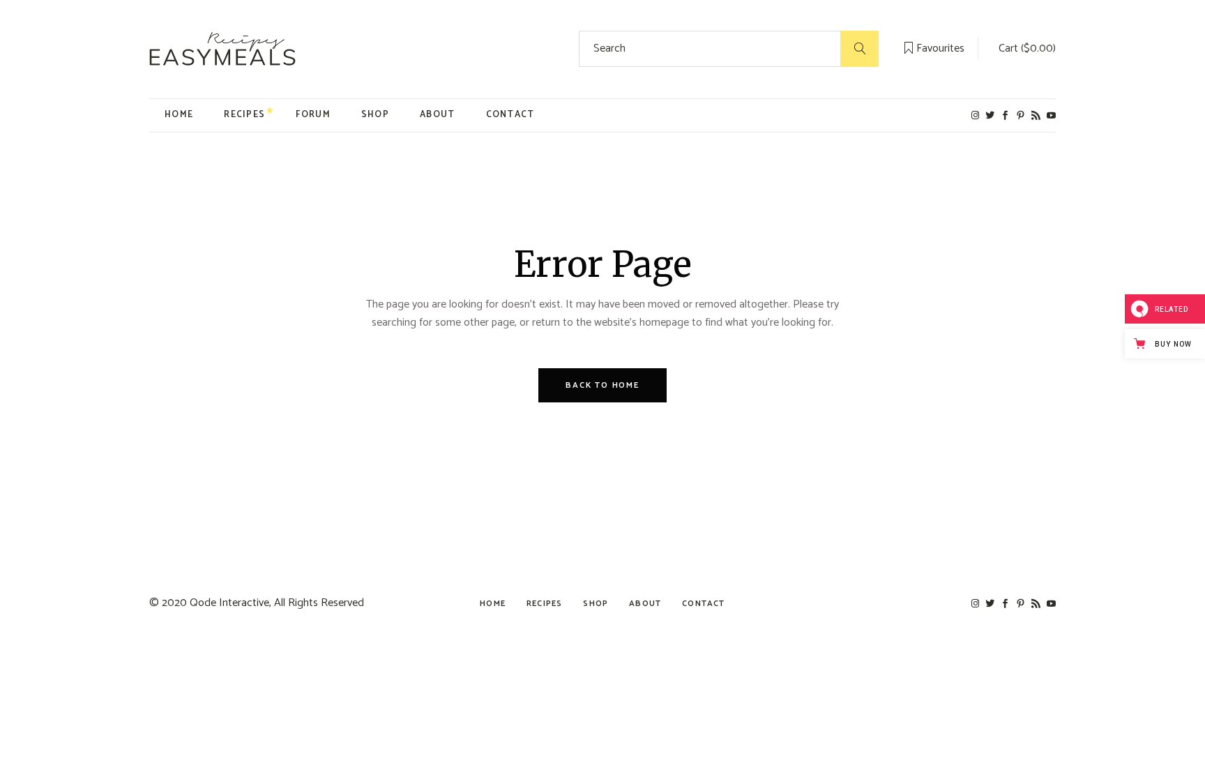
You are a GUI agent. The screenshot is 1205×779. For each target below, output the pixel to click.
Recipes (544, 603)
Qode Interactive (229, 602)
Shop (595, 603)
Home (493, 603)
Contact (703, 603)
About (645, 603)
